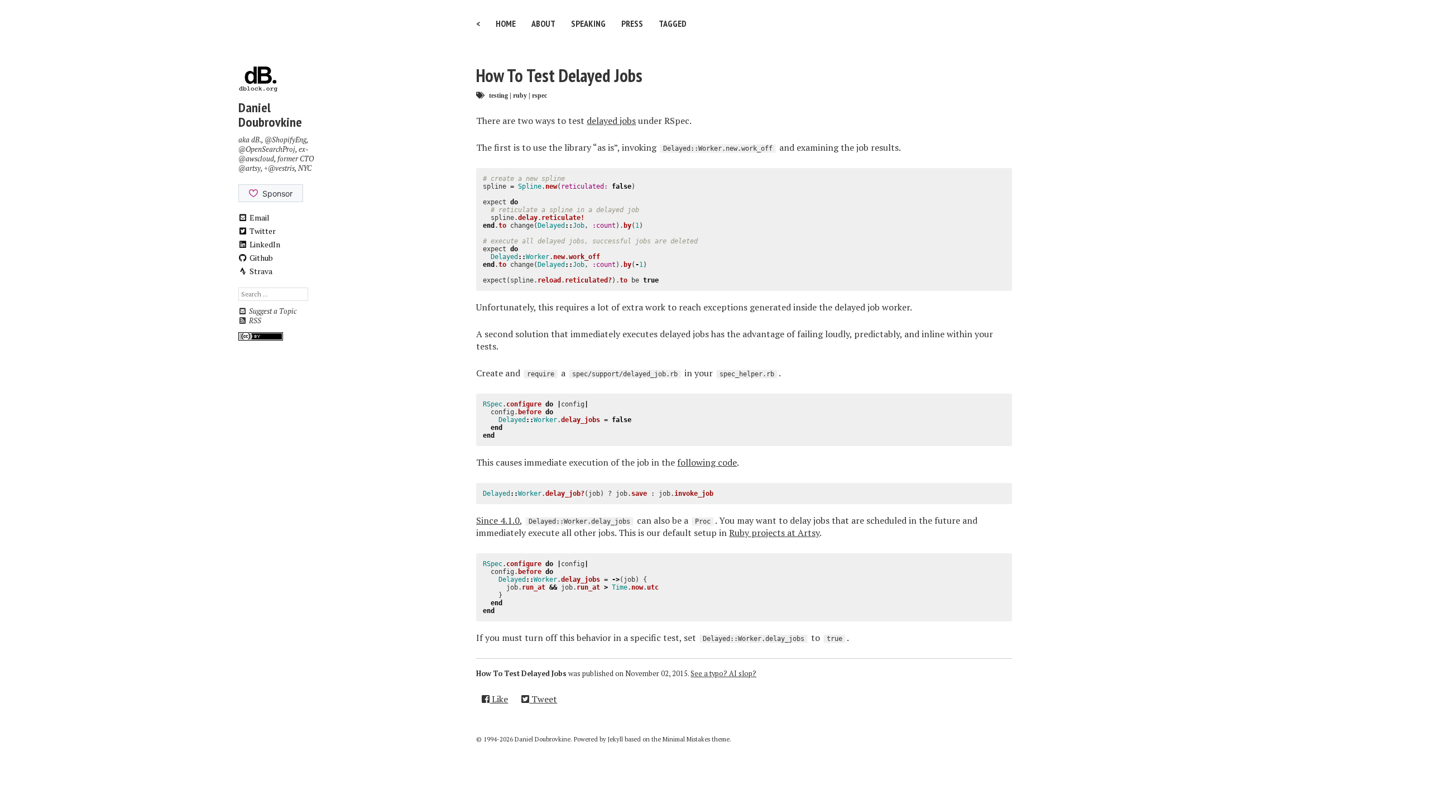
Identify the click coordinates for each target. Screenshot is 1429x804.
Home (506, 23)
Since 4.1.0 (498, 520)
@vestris (281, 168)
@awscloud (256, 159)
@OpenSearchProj (266, 149)
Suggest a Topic (271, 311)
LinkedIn (264, 244)
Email (259, 217)
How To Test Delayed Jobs (559, 75)
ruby (520, 95)
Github (260, 257)
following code (707, 462)
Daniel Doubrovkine (270, 115)
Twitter (262, 231)
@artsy (249, 168)
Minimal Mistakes (686, 739)
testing (498, 95)
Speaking (588, 23)
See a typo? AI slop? (723, 673)
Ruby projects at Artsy (774, 533)
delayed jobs (611, 120)
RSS (254, 321)
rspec (539, 95)
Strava (260, 271)
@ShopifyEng (285, 140)
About (543, 23)
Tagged (673, 23)
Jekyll (615, 739)
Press (632, 23)
